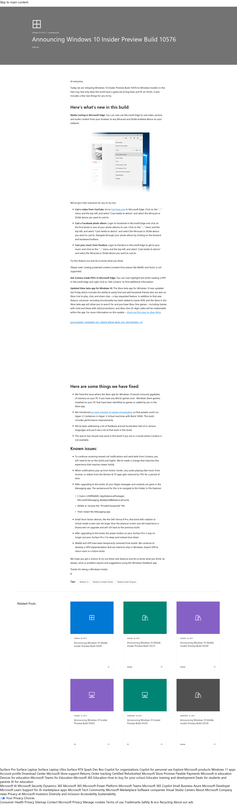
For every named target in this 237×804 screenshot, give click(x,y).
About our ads (183, 802)
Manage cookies (94, 802)
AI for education (22, 782)
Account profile (10, 773)
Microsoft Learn (10, 790)
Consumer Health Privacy (17, 802)
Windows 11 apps (223, 769)
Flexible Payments (188, 773)
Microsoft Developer (216, 786)
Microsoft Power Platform (100, 786)
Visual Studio (175, 790)
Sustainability (107, 794)
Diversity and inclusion (64, 794)
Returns (85, 773)
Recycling (166, 802)
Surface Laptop (27, 769)
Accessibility (88, 794)
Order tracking (101, 773)
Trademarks (133, 802)
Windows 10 (84, 582)
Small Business (183, 786)
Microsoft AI (8, 786)
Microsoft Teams (130, 786)
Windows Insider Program (126, 582)
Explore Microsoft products (191, 769)
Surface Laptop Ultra (52, 769)
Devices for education (15, 777)
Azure (197, 786)
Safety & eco (150, 802)
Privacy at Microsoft (21, 794)
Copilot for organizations (122, 769)
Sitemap (40, 802)
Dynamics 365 (52, 786)
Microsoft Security (30, 786)
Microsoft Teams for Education (52, 777)
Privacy (77, 802)
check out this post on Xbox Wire (144, 312)
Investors (42, 794)
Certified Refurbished (126, 773)
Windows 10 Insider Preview (103, 582)
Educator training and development (170, 777)
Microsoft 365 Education (90, 777)
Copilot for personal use (155, 769)
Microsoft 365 (72, 786)
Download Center (34, 773)
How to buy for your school (126, 777)
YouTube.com (118, 209)
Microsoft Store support (63, 773)
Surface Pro (8, 769)
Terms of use (115, 802)
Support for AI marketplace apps (44, 790)
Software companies (151, 790)
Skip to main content (14, 2)
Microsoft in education (216, 773)
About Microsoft (207, 790)
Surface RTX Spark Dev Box (85, 769)
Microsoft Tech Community (86, 790)
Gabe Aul (35, 47)
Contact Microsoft (59, 802)
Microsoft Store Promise (158, 773)
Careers (190, 790)
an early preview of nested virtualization (112, 412)
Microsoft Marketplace (121, 790)
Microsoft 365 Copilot (157, 786)
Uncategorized (53, 32)
